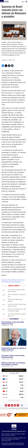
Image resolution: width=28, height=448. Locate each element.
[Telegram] (15, 405)
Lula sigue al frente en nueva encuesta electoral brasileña (13, 356)
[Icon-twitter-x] (9, 405)
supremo (8, 281)
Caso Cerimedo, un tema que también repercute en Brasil (13, 323)
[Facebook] (3, 65)
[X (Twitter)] (6, 65)
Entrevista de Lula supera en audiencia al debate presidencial (14, 349)
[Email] (12, 65)
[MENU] (26, 1)
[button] (22, 405)
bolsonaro (5, 280)
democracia (21, 280)
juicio (3, 281)
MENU (23, 1)
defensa (15, 280)
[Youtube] (12, 405)
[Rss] (18, 405)
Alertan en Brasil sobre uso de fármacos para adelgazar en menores (13, 363)
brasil (10, 280)
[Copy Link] (9, 65)
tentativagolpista (16, 281)
